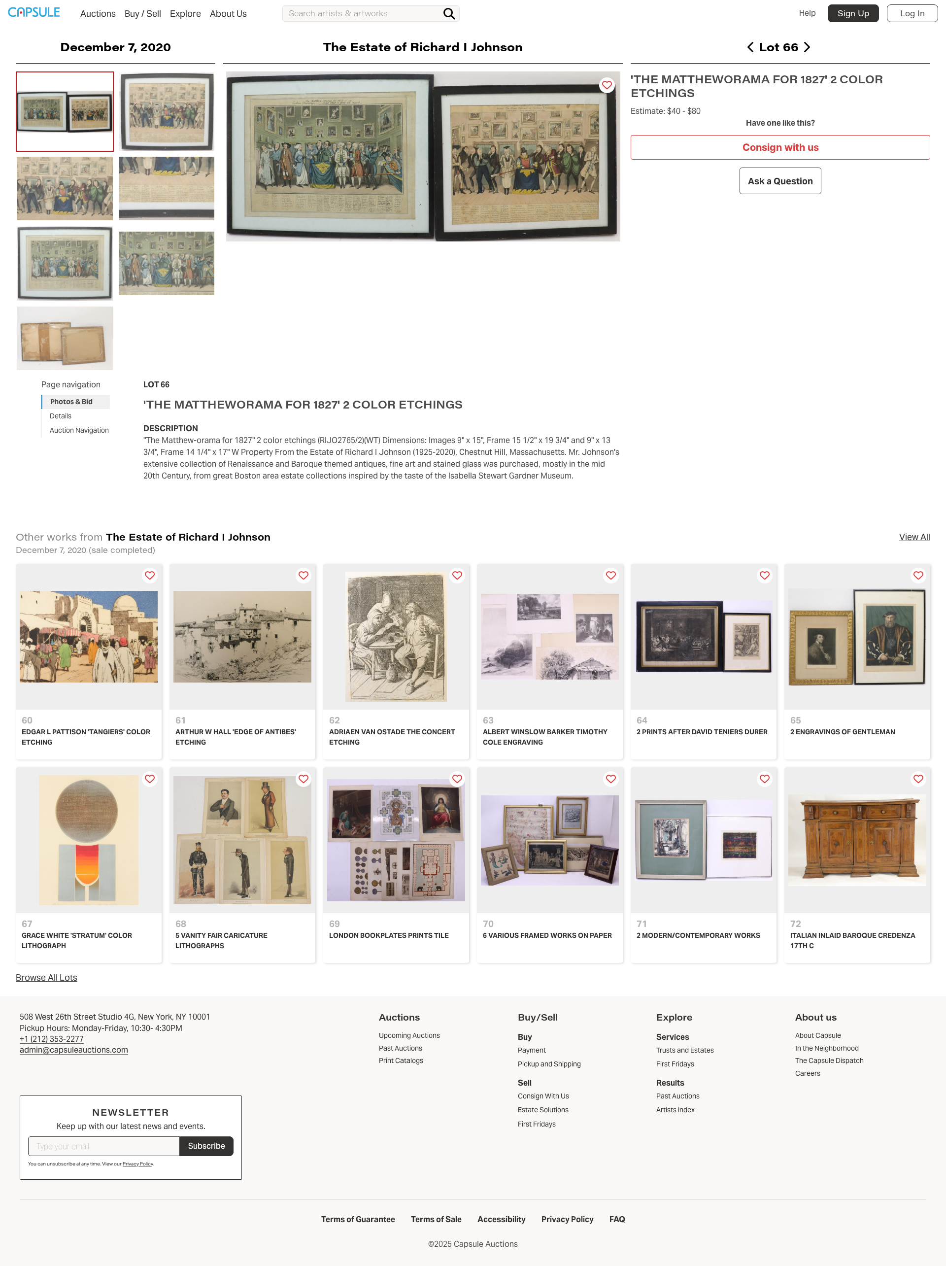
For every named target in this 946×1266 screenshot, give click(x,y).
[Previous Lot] (751, 46)
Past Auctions (678, 1096)
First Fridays (537, 1124)
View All (914, 537)
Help (807, 13)
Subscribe (206, 1146)
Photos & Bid (71, 401)
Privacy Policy (138, 1164)
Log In (912, 13)
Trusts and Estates (685, 1050)
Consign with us (781, 147)
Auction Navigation (79, 430)
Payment (532, 1050)
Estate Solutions (543, 1109)
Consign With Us (543, 1096)
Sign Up (853, 13)
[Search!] (449, 13)
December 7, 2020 (115, 46)
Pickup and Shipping (549, 1064)
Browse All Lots (46, 977)
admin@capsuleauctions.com (74, 1050)
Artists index (675, 1109)
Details (60, 415)
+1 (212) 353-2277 (52, 1039)
